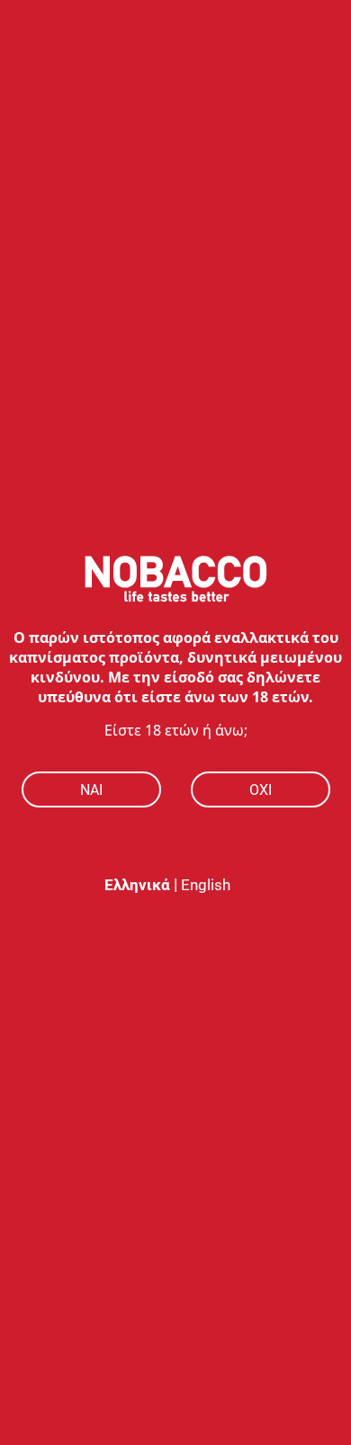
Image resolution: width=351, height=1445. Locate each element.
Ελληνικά (137, 885)
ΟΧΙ (260, 789)
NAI (91, 789)
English (205, 885)
